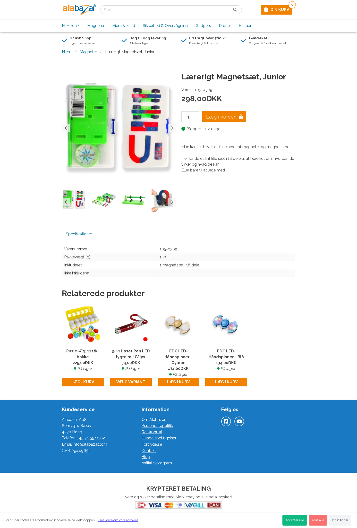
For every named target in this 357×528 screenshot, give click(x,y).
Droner (225, 25)
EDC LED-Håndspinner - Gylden (178, 363)
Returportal (152, 432)
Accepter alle (294, 520)
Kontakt (149, 450)
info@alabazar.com (90, 444)
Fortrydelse (152, 444)
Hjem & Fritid (123, 25)
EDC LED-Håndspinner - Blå (226, 360)
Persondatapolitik (157, 425)
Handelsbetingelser (159, 438)
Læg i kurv (82, 382)
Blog (146, 456)
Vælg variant (130, 382)
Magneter (95, 25)
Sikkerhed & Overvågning (165, 25)
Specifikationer (79, 234)
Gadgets (203, 25)
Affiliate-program (157, 463)
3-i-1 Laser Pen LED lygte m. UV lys (131, 360)
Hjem (66, 52)
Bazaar (245, 25)
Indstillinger (340, 520)
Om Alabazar (153, 419)
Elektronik (70, 25)
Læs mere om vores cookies (118, 520)
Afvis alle (318, 520)
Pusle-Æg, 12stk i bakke (82, 360)
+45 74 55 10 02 (91, 438)
